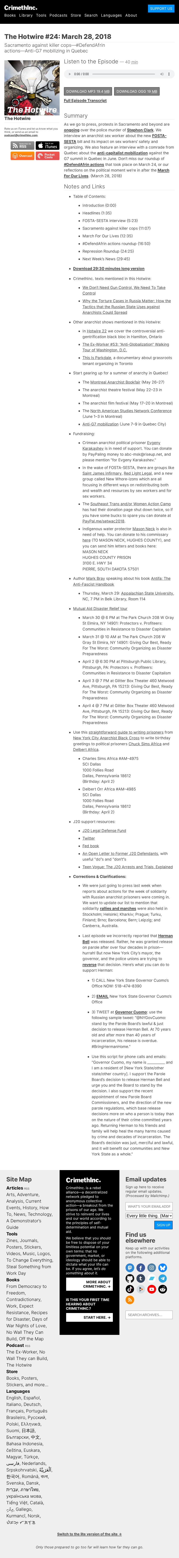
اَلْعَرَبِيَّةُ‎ (45, 1470)
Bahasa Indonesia (24, 1443)
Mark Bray (95, 578)
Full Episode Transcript (85, 100)
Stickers (32, 1247)
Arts (10, 1194)
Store (76, 15)
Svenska (15, 1483)
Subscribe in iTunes (48, 145)
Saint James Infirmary (102, 473)
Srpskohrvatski (21, 1470)
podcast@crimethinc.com (21, 135)
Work (11, 1306)
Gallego (23, 1509)
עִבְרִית (12, 1489)
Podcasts (58, 15)
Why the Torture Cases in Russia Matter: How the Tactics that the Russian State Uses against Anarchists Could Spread (127, 307)
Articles (14, 1188)
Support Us (161, 8)
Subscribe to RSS (22, 145)
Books (10, 15)
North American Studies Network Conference (131, 410)
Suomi (12, 1430)
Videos (13, 1253)
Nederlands (33, 1463)
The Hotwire (19, 1365)
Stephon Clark (140, 130)
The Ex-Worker (21, 1352)
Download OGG (137, 91)
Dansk (32, 1483)
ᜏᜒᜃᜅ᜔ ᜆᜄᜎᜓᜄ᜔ (20, 1522)
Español (32, 1397)
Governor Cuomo (131, 1012)
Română (30, 1476)
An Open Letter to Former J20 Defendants (120, 853)
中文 (35, 1437)
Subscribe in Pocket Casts (48, 155)
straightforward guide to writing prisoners (126, 732)
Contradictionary (23, 1299)
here (87, 540)
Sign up (163, 1225)
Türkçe (31, 1456)
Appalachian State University (147, 593)
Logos (43, 1253)
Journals (28, 1240)
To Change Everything (29, 1260)
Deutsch (32, 1404)
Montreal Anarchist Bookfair (115, 382)
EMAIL (102, 996)
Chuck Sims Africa (145, 744)
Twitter (89, 838)
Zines (11, 1240)
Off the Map (31, 1338)
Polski (12, 1424)
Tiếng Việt (17, 1502)
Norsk (34, 1515)
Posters (14, 1247)
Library (26, 15)
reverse (89, 964)
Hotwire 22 (97, 331)
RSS (26, 1188)
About (131, 15)
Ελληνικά (30, 1424)
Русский (36, 1417)
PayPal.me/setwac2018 (103, 521)
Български (17, 1437)
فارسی (12, 1463)
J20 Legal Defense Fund (104, 830)
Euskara (32, 1450)
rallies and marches (118, 908)
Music (29, 1253)
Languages (111, 15)
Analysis (14, 1201)
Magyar (13, 1456)
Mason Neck (144, 528)
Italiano (13, 1404)
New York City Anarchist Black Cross (106, 738)
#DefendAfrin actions (84, 164)
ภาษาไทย (30, 1489)
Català (36, 1502)
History (30, 1207)
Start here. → (97, 1317)
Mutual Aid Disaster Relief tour (100, 608)
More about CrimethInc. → (97, 1284)
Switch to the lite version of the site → (89, 1534)
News (19, 1214)
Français (15, 1411)
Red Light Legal (138, 473)
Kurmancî (15, 1515)
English (13, 1397)
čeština (13, 1450)
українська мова (23, 1496)
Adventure (27, 1194)
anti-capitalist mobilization (122, 153)
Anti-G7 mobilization (101, 424)
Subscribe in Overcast (22, 155)
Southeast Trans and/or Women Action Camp (130, 504)
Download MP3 (88, 91)
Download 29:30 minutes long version (109, 268)
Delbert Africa (85, 749)
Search (91, 15)
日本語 (28, 1430)
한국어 (12, 1476)
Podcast (15, 1345)
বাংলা (44, 1476)
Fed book (91, 846)
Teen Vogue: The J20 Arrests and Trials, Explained (128, 867)
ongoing (71, 130)
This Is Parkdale (97, 357)
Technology (40, 1214)
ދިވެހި (9, 1509)
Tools (41, 15)
